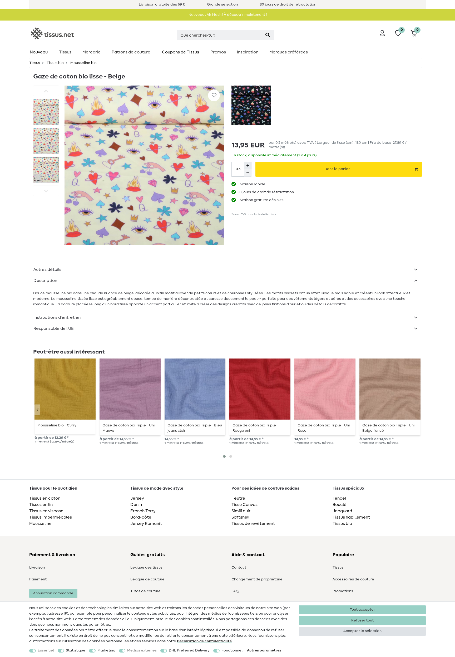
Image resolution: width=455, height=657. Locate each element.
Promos (218, 52)
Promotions (343, 591)
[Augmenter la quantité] (247, 165)
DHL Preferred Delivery (189, 650)
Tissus (65, 52)
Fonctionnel (232, 650)
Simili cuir (240, 511)
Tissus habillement (351, 517)
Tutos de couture (145, 591)
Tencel (339, 498)
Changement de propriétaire (257, 579)
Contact (238, 567)
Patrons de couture (131, 52)
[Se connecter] (382, 33)
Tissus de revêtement (253, 523)
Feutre (238, 498)
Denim (137, 504)
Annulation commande (53, 593)
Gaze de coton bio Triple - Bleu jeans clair (194, 428)
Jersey (137, 498)
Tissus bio (55, 63)
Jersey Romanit (146, 523)
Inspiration (247, 52)
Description (45, 280)
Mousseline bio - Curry (56, 425)
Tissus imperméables (50, 517)
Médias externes (142, 650)
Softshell (240, 517)
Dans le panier (337, 169)
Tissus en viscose (46, 511)
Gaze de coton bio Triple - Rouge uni (255, 428)
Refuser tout (362, 620)
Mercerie (91, 52)
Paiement (38, 579)
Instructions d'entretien (57, 317)
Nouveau (39, 52)
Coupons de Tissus (180, 52)
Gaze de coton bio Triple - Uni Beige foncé (388, 428)
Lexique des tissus (146, 567)
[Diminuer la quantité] (247, 173)
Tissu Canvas (244, 504)
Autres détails (47, 269)
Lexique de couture (147, 579)
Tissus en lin (41, 504)
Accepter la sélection (362, 631)
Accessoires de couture (353, 579)
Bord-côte (140, 517)
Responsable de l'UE (53, 328)
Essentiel (46, 650)
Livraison (37, 567)
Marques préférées (288, 52)
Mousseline (40, 523)
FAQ (235, 591)
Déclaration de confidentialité (204, 641)
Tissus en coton (44, 498)
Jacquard (342, 511)
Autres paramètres (264, 650)
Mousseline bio (83, 63)
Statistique (75, 650)
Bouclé (340, 504)
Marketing (106, 650)
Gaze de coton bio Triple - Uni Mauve (128, 428)
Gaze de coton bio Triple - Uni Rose (324, 428)
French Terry (143, 511)
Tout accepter (362, 609)
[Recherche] (267, 35)
